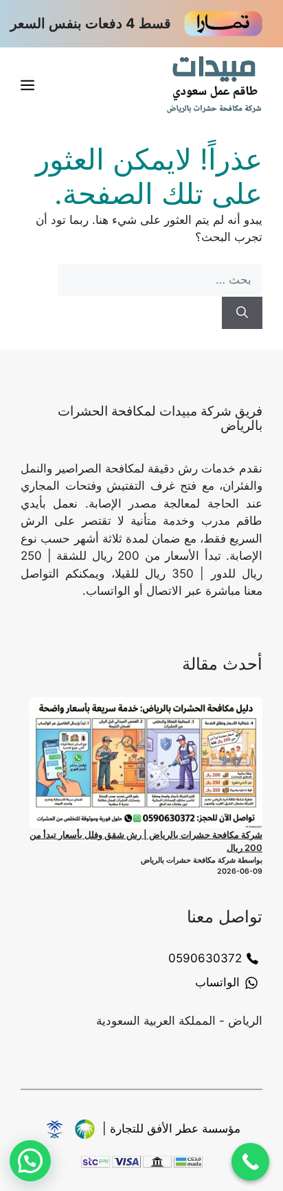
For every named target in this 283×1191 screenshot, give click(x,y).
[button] (30, 1160)
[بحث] (242, 313)
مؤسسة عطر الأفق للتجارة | (171, 1128)
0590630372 (205, 958)
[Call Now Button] (250, 1162)
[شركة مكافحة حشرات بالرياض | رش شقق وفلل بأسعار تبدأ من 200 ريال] (146, 762)
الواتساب (217, 982)
